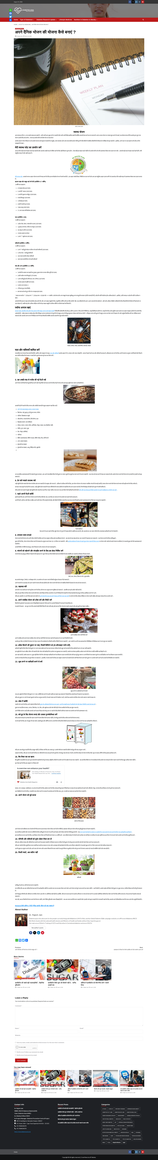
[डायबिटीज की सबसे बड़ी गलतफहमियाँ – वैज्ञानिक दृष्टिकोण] (30, 969)
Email (82, 1028)
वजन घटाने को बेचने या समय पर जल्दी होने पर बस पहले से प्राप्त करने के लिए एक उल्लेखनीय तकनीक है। (106, 832)
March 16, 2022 (28, 36)
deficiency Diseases (120, 1108)
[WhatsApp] (10, 10)
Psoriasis (138, 1132)
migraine (124, 1129)
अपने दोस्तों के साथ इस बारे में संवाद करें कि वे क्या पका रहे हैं (54, 596)
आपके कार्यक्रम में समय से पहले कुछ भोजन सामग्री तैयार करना (83, 541)
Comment (18, 1006)
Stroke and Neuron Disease (122, 1135)
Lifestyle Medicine (65, 20)
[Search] (143, 19)
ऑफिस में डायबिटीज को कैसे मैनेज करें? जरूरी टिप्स (69, 1115)
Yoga (108, 1142)
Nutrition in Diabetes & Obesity (85, 20)
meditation (117, 1129)
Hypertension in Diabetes (108, 1125)
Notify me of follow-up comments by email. (30, 1052)
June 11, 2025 (132, 1092)
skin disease (105, 1135)
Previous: (26, 948)
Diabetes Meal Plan (85, 978)
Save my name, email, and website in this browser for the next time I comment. (40, 1042)
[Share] (10, 20)
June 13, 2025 (60, 987)
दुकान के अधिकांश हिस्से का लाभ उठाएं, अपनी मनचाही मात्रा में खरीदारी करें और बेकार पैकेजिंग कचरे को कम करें (67, 704)
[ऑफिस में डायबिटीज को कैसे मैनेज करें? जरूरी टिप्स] (95, 969)
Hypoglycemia (121, 1125)
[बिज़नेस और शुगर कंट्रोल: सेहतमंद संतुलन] (105, 1078)
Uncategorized (137, 1139)
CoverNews (84, 1157)
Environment (121, 1115)
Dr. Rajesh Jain (19, 36)
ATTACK (104, 1108)
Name (17, 1028)
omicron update (124, 1132)
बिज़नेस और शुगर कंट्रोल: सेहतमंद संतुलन (103, 1089)
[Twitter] (10, 16)
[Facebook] (10, 13)
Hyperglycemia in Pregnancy (126, 1122)
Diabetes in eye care (119, 1112)
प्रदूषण (124, 1142)
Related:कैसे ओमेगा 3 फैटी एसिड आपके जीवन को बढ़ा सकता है (34, 906)
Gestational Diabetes (107, 1118)
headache (118, 1118)
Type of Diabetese (26, 20)
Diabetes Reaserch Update (46, 20)
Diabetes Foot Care (107, 1112)
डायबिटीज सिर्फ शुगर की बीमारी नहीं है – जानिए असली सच (70, 1112)
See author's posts (37, 928)
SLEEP (112, 1135)
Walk (103, 1142)
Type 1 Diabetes (106, 1139)
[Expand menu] (33, 20)
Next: (128, 948)
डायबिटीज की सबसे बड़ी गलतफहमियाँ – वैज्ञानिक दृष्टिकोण (70, 1108)
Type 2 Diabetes (116, 1139)
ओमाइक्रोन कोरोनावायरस (117, 1142)
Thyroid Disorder (136, 1135)
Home (16, 20)
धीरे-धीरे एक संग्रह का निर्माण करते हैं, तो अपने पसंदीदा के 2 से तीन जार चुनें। (98, 490)
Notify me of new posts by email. (27, 1055)
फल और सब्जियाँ (54, 353)
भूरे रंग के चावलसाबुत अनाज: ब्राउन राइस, (28, 409)
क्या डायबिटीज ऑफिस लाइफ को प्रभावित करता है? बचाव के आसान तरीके (73, 1122)
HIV (115, 1122)
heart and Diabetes (107, 1122)
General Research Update (133, 1115)
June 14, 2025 (27, 987)
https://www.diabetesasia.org (22, 1131)
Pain (132, 1132)
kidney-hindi (130, 1125)
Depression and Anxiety (133, 1108)
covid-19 (111, 1108)
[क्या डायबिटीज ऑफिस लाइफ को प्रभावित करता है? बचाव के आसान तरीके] (131, 1078)
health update (31, 978)
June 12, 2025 (93, 987)
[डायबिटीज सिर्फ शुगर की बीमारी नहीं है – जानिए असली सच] (62, 969)
